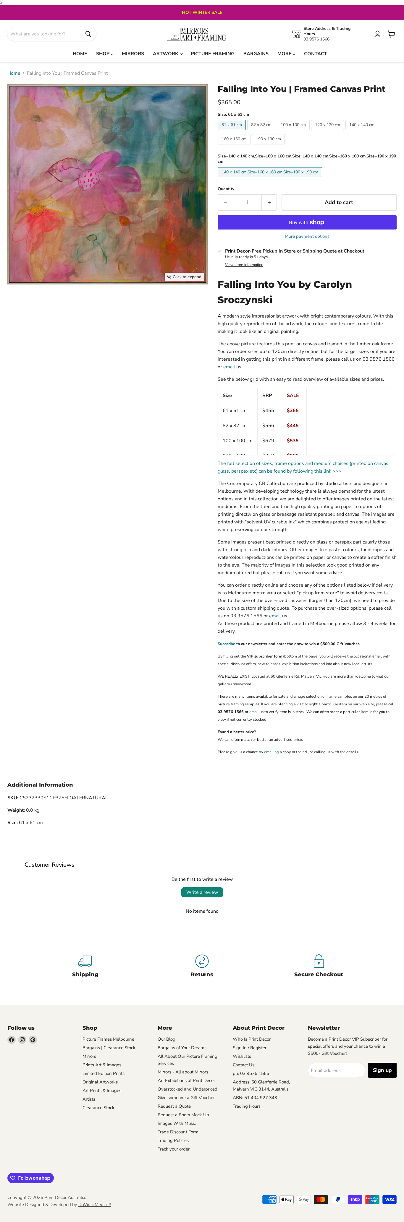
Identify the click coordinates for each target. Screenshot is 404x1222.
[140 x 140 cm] (362, 131)
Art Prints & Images (102, 1091)
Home (13, 73)
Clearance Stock (98, 1108)
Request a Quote (174, 1106)
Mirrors (89, 1056)
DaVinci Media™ (94, 1205)
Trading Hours (247, 1106)
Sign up (382, 1070)
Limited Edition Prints (104, 1073)
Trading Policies (173, 1140)
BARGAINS (256, 54)
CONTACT (315, 54)
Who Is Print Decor (252, 1039)
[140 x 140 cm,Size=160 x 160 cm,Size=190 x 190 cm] (271, 178)
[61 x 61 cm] (232, 131)
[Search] (88, 34)
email (229, 367)
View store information (244, 265)
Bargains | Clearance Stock (109, 1048)
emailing (271, 752)
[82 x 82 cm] (262, 131)
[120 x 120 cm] (328, 131)
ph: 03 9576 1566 (251, 1073)
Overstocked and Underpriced (187, 1089)
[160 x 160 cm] (235, 146)
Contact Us (243, 1065)
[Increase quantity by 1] (269, 202)
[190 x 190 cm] (269, 146)
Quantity (226, 189)
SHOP (103, 54)
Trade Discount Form (178, 1132)
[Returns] (202, 966)
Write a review (202, 892)
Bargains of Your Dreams (182, 1048)
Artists (89, 1099)
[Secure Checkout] (318, 966)
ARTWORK (166, 54)
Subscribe (226, 644)
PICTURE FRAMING (213, 54)
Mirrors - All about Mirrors (183, 1072)
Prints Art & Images (102, 1065)
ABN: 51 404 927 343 (255, 1098)
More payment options (307, 236)
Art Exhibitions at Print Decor (186, 1080)
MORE (285, 54)
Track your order (174, 1149)
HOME (80, 54)
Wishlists (242, 1056)
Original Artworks (100, 1082)
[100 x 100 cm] (294, 131)
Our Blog (166, 1039)
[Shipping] (85, 966)
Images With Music (177, 1123)
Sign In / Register (249, 1048)
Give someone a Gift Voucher (186, 1098)
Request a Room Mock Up (183, 1115)
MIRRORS (133, 54)
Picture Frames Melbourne (108, 1039)
